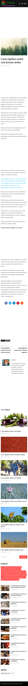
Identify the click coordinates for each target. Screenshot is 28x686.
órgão (17, 579)
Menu (25, 3)
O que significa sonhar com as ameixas (11, 187)
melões (24, 573)
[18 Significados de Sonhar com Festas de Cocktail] (5, 619)
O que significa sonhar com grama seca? (12, 550)
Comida (9, 569)
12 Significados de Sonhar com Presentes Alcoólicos (18, 594)
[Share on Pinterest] (18, 303)
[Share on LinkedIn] (14, 303)
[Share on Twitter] (10, 303)
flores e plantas (17, 571)
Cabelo (15, 567)
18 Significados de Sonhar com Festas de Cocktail (18, 619)
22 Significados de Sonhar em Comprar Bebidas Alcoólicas (18, 586)
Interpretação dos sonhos (16, 683)
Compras (14, 569)
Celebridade (4, 569)
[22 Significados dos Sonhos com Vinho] (5, 643)
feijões (11, 571)
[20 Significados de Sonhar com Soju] (5, 651)
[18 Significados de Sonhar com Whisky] (5, 635)
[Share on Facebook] (6, 303)
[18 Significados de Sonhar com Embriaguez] (5, 602)
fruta (22, 571)
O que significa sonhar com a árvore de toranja (13, 183)
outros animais (16, 575)
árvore (8, 340)
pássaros (24, 575)
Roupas (7, 577)
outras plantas (8, 575)
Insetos (6, 573)
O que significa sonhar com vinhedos (11, 478)
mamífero (19, 573)
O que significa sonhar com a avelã (10, 185)
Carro (20, 567)
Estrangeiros (4, 571)
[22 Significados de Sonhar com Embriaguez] (5, 627)
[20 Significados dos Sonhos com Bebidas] (5, 660)
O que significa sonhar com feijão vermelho (13, 455)
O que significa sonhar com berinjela (11, 431)
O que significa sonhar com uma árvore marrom (13, 179)
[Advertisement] (14, 21)
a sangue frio (6, 567)
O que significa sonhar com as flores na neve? (14, 501)
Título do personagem (18, 577)
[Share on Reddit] (21, 303)
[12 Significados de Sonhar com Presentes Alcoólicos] (5, 594)
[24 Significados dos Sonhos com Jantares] (5, 610)
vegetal (3, 579)
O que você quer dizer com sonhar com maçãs (13, 181)
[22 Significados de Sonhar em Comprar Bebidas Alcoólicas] (5, 586)
